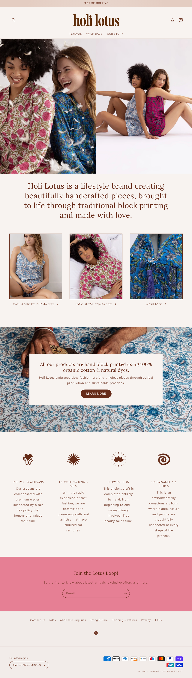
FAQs (52, 620)
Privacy (146, 620)
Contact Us (37, 620)
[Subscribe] (125, 593)
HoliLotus (153, 671)
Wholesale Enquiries (73, 620)
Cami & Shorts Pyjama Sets (33, 304)
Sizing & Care (99, 620)
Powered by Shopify (171, 671)
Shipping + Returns (124, 620)
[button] (13, 20)
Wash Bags (154, 304)
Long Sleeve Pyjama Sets (93, 304)
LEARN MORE (96, 393)
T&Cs (158, 620)
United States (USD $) (27, 665)
